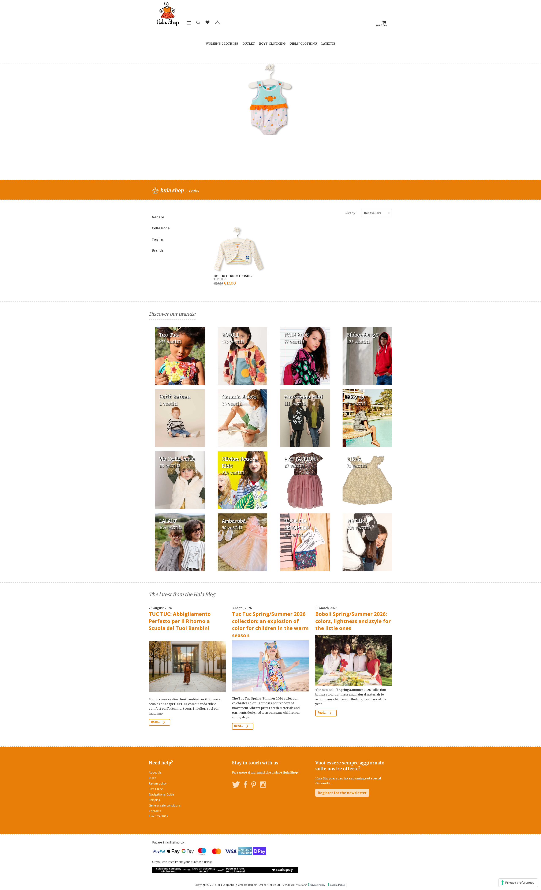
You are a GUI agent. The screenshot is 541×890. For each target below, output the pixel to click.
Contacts (155, 811)
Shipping (154, 800)
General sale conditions (165, 805)
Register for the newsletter (342, 792)
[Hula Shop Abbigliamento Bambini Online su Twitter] (236, 785)
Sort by (350, 213)
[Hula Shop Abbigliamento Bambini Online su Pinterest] (253, 785)
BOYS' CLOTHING (272, 43)
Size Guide (156, 789)
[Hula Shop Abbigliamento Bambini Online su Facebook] (245, 785)
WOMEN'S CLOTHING (222, 43)
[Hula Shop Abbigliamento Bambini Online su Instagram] (263, 785)
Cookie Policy (337, 884)
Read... (155, 722)
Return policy (158, 783)
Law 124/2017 (158, 816)
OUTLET (248, 43)
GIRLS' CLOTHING (303, 43)
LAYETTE (328, 43)
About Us (155, 772)
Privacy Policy (317, 884)
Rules (152, 778)
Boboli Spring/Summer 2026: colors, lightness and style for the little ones (353, 620)
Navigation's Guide (161, 794)
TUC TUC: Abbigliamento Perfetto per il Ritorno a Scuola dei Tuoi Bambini (180, 620)
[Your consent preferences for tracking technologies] (518, 883)
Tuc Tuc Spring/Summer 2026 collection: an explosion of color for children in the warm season (270, 624)
